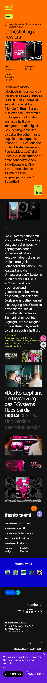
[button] (9, 16)
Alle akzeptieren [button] (13, 674)
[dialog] (23, 667)
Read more (7, 667)
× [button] (44, 654)
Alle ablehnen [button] (34, 674)
